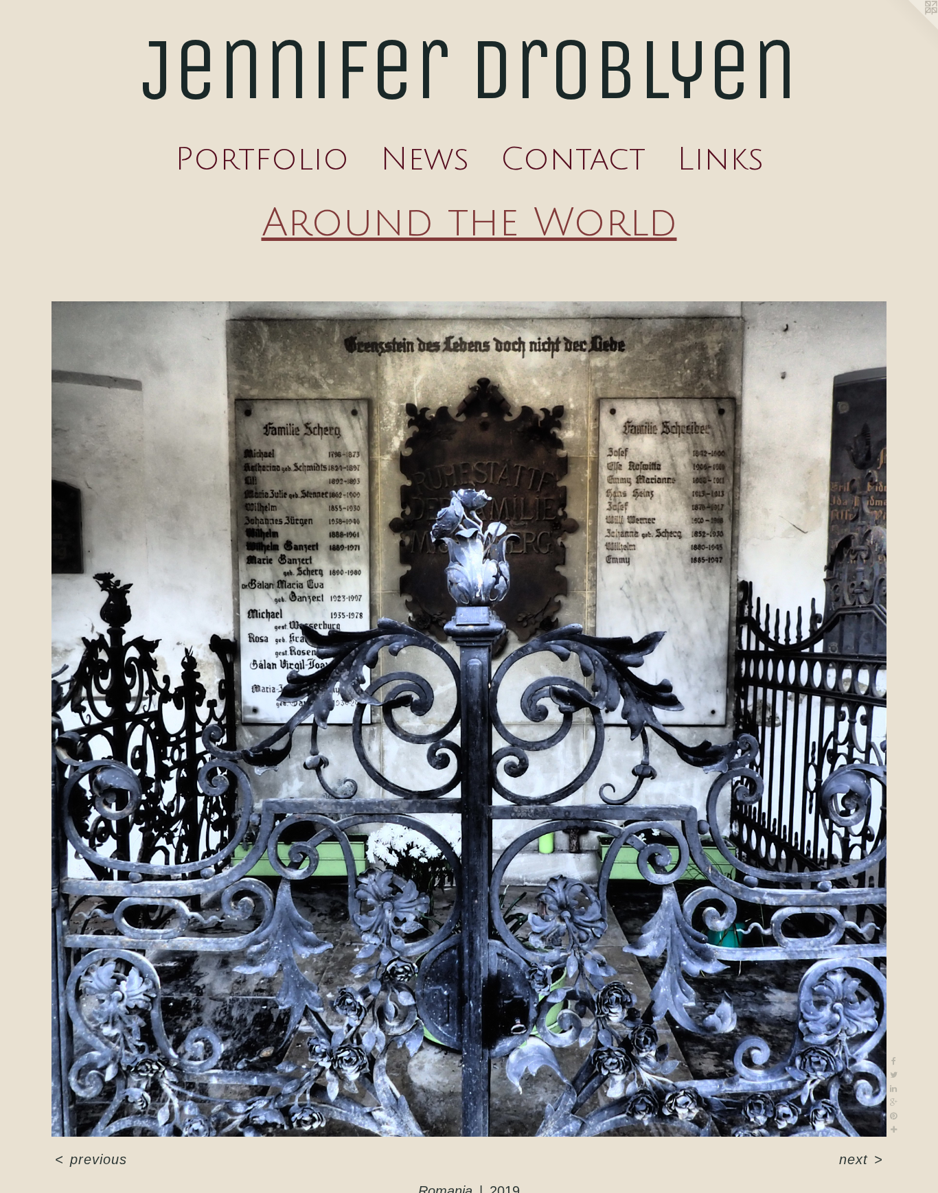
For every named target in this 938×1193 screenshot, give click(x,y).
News (424, 159)
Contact (573, 159)
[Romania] (469, 719)
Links (720, 159)
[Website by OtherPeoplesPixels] (910, 27)
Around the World (469, 223)
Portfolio (262, 159)
